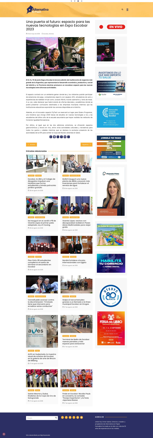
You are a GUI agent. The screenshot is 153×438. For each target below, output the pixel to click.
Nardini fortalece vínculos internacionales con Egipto (74, 261)
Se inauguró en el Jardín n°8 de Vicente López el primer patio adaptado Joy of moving (42, 222)
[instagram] (81, 1)
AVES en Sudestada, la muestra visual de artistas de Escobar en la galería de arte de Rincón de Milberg (42, 357)
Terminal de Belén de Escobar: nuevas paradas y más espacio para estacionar (76, 341)
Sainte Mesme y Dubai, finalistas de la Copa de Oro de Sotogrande (42, 395)
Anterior (32, 144)
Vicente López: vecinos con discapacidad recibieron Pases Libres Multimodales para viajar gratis (76, 223)
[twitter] (71, 1)
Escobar (45, 34)
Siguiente (85, 144)
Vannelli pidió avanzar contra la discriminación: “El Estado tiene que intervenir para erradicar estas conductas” (41, 303)
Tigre (37, 351)
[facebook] (74, 1)
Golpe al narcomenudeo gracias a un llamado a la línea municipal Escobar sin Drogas (76, 302)
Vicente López (40, 217)
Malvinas (65, 257)
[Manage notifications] (3, 434)
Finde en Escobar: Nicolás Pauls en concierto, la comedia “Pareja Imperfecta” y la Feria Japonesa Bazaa (76, 396)
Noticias (51, 34)
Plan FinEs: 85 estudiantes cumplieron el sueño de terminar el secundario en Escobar (39, 263)
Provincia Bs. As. (75, 175)
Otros (37, 390)
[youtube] (78, 1)
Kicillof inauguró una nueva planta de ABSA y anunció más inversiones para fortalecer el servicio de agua (76, 182)
